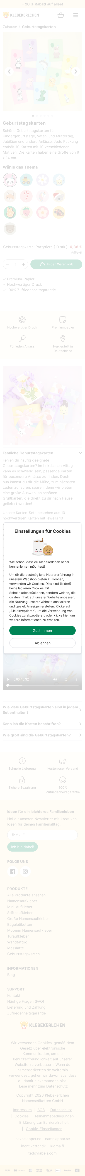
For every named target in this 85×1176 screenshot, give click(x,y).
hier (65, 615)
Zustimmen (42, 630)
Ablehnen (43, 643)
